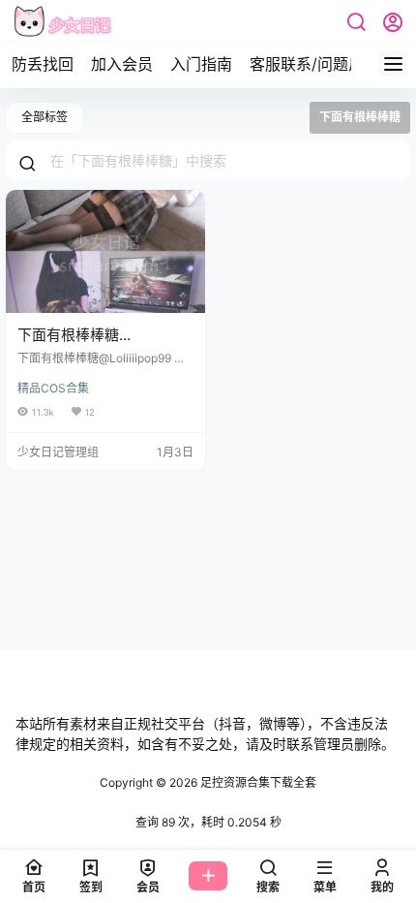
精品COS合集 (53, 388)
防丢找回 (43, 64)
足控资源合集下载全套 (256, 782)
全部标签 (44, 116)
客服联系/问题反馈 (314, 64)
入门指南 (201, 64)
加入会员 (122, 64)
